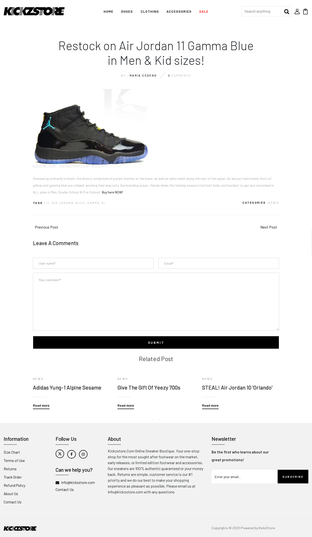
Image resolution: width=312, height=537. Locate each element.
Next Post (268, 227)
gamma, (94, 202)
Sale (203, 11)
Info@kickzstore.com (78, 482)
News (273, 202)
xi (103, 202)
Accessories (179, 11)
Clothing (150, 11)
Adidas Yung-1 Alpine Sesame (67, 387)
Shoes (127, 11)
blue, (81, 202)
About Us (11, 493)
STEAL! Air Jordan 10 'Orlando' (237, 387)
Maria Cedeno (143, 75)
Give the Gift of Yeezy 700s (148, 387)
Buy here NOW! (112, 192)
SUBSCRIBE (293, 476)
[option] (71, 385)
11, (49, 202)
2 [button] (159, 419)
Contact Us (12, 502)
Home (108, 11)
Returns (10, 469)
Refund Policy (14, 485)
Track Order (13, 477)
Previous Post (46, 227)
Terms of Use (14, 460)
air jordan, (63, 202)
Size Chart (12, 452)
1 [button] (152, 419)
